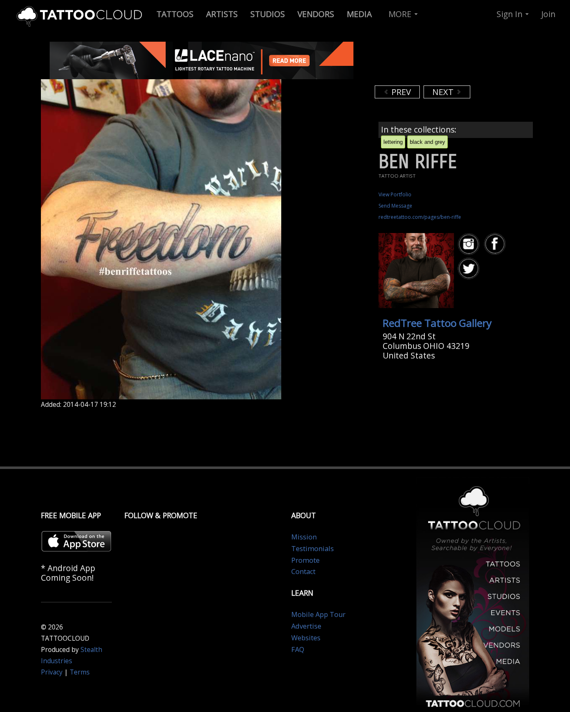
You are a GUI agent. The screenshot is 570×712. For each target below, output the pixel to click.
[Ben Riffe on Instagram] (470, 244)
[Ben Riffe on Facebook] (496, 244)
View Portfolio (394, 194)
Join (548, 14)
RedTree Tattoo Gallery (437, 323)
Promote (305, 560)
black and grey (427, 142)
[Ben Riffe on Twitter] (470, 268)
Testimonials (312, 548)
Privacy (52, 672)
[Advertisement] (441, 62)
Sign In (511, 14)
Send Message (395, 205)
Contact (303, 571)
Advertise (306, 626)
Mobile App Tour (318, 614)
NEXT (444, 92)
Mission (304, 537)
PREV (400, 92)
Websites (305, 637)
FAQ (297, 649)
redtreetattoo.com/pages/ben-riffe (419, 217)
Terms (80, 672)
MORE (401, 14)
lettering (393, 142)
